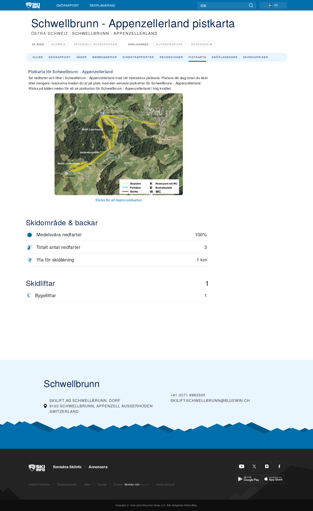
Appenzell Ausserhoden (95, 44)
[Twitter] (254, 466)
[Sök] (251, 5)
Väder (81, 57)
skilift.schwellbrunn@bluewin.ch (210, 400)
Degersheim (201, 44)
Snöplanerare (225, 57)
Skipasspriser (255, 57)
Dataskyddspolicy (67, 484)
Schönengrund (169, 44)
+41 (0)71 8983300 (187, 395)
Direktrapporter (138, 57)
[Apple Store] (273, 478)
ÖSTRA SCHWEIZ (49, 33)
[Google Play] (248, 478)
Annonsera (98, 466)
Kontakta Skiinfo (67, 466)
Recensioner (171, 57)
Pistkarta (197, 57)
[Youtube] (242, 466)
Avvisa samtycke (165, 484)
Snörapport (67, 5)
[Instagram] (267, 466)
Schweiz (58, 44)
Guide (38, 57)
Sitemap (102, 484)
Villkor (87, 484)
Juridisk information (39, 484)
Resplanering (102, 5)
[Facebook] (279, 466)
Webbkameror (104, 57)
